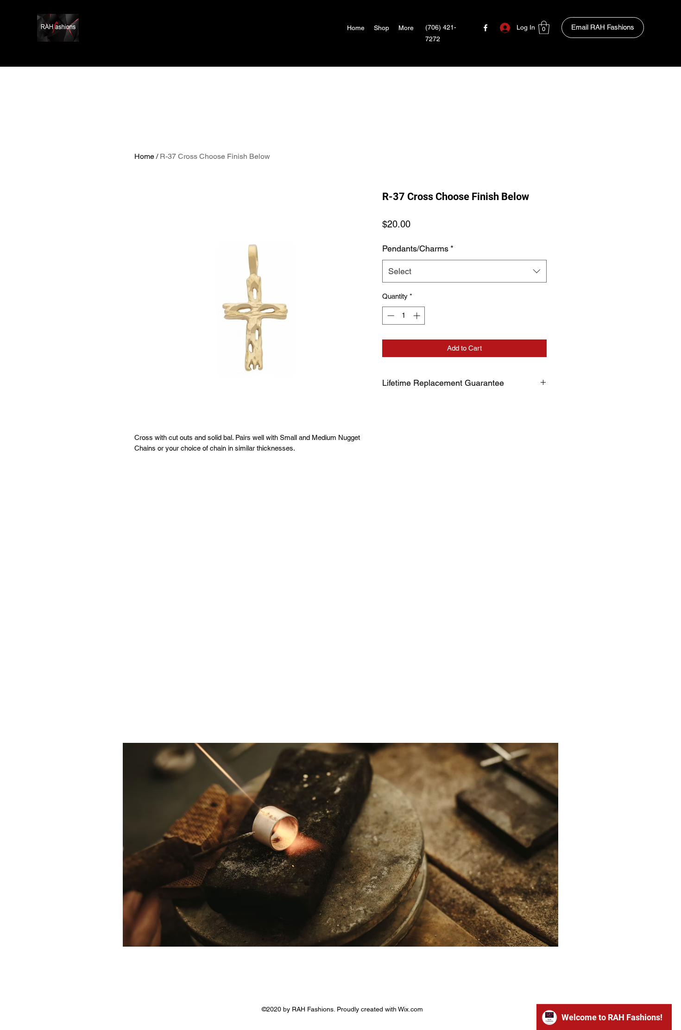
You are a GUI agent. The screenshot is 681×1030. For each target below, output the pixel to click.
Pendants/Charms (418, 248)
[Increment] (417, 315)
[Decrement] (390, 315)
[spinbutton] (403, 315)
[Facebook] (485, 27)
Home (144, 156)
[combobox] (464, 271)
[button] (543, 27)
